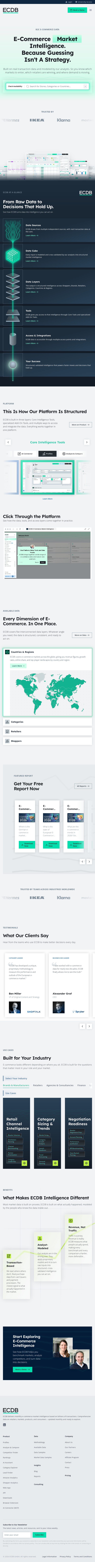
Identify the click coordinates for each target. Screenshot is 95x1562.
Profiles (6, 1442)
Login (70, 2)
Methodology (39, 1442)
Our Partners (70, 1447)
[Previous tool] (8, 442)
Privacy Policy (65, 1556)
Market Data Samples (43, 1457)
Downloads (7, 1498)
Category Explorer (10, 1467)
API (4, 1493)
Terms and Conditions (83, 1556)
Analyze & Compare (11, 1447)
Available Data (40, 1447)
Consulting (38, 1484)
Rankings (7, 1457)
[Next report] (89, 861)
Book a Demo (78, 10)
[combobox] (47, 86)
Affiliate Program (72, 1457)
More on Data (80, 635)
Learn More (47, 499)
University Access (85, 2)
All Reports (81, 786)
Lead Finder (8, 1472)
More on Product (79, 425)
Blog (36, 1471)
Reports (37, 1476)
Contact (68, 1462)
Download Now (28, 844)
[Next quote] (89, 1026)
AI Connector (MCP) (11, 1508)
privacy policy (29, 1543)
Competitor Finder (10, 1452)
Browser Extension (10, 1503)
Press (67, 1467)
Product (6, 1436)
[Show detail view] (24, 1163)
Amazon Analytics (10, 1478)
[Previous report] (82, 861)
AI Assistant (8, 1462)
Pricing (68, 1475)
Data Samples (39, 1452)
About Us (68, 1442)
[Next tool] (87, 442)
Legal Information (49, 1556)
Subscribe (39, 1535)
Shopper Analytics (10, 1483)
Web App (7, 1488)
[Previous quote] (82, 1026)
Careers (68, 1452)
